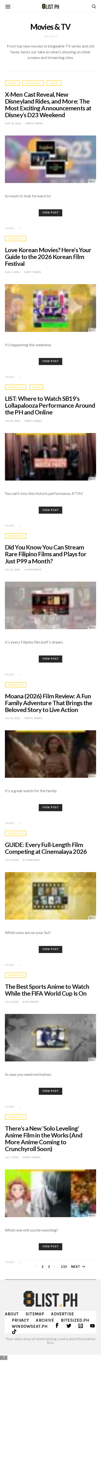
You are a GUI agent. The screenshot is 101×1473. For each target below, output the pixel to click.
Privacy (20, 1320)
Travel (54, 83)
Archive (45, 1320)
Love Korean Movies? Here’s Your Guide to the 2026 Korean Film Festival (48, 256)
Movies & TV (33, 83)
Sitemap (34, 1313)
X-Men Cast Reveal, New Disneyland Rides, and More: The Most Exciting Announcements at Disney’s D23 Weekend (48, 104)
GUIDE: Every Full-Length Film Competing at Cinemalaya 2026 (46, 848)
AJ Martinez (33, 569)
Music (36, 387)
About (12, 1313)
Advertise (62, 1313)
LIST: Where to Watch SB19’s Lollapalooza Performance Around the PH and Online (50, 405)
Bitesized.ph (75, 1320)
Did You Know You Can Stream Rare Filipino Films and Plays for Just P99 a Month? (45, 553)
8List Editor (30, 1001)
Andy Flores (32, 271)
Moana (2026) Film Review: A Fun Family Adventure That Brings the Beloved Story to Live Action (48, 702)
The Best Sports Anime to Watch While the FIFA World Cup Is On (47, 990)
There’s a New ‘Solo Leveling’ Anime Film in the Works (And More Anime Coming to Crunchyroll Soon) (43, 1138)
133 (64, 1267)
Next (75, 1267)
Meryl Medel (34, 123)
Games (12, 83)
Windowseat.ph (30, 1326)
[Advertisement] (50, 1413)
